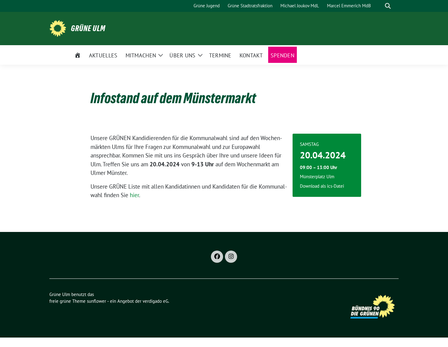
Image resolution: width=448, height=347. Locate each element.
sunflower (96, 301)
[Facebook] (217, 257)
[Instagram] (231, 257)
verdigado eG (155, 301)
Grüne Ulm (88, 28)
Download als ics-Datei (322, 186)
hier (134, 195)
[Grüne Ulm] (57, 27)
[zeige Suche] (388, 6)
